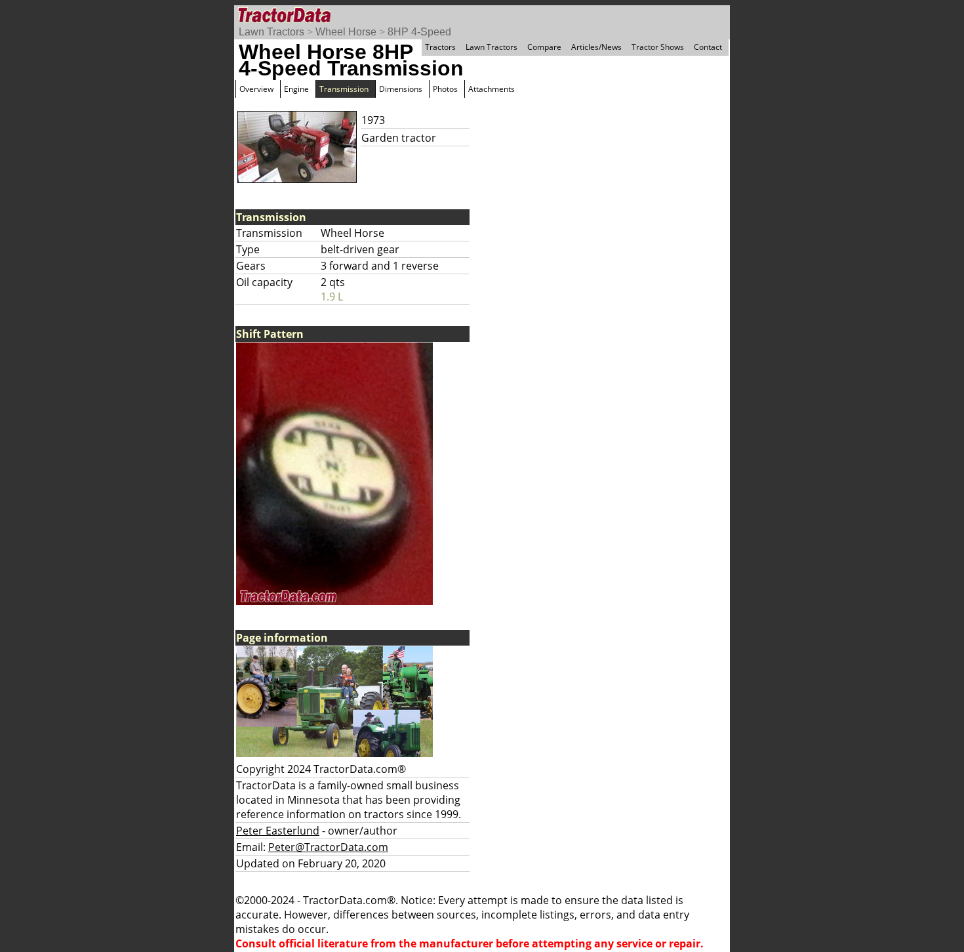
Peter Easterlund (277, 830)
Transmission (344, 88)
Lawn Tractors (271, 31)
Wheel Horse (345, 31)
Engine (296, 88)
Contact (708, 46)
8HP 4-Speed (419, 31)
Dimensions (400, 88)
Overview (256, 88)
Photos (445, 88)
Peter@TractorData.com (328, 847)
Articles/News (596, 46)
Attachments (491, 88)
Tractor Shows (658, 46)
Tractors (440, 46)
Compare (544, 46)
